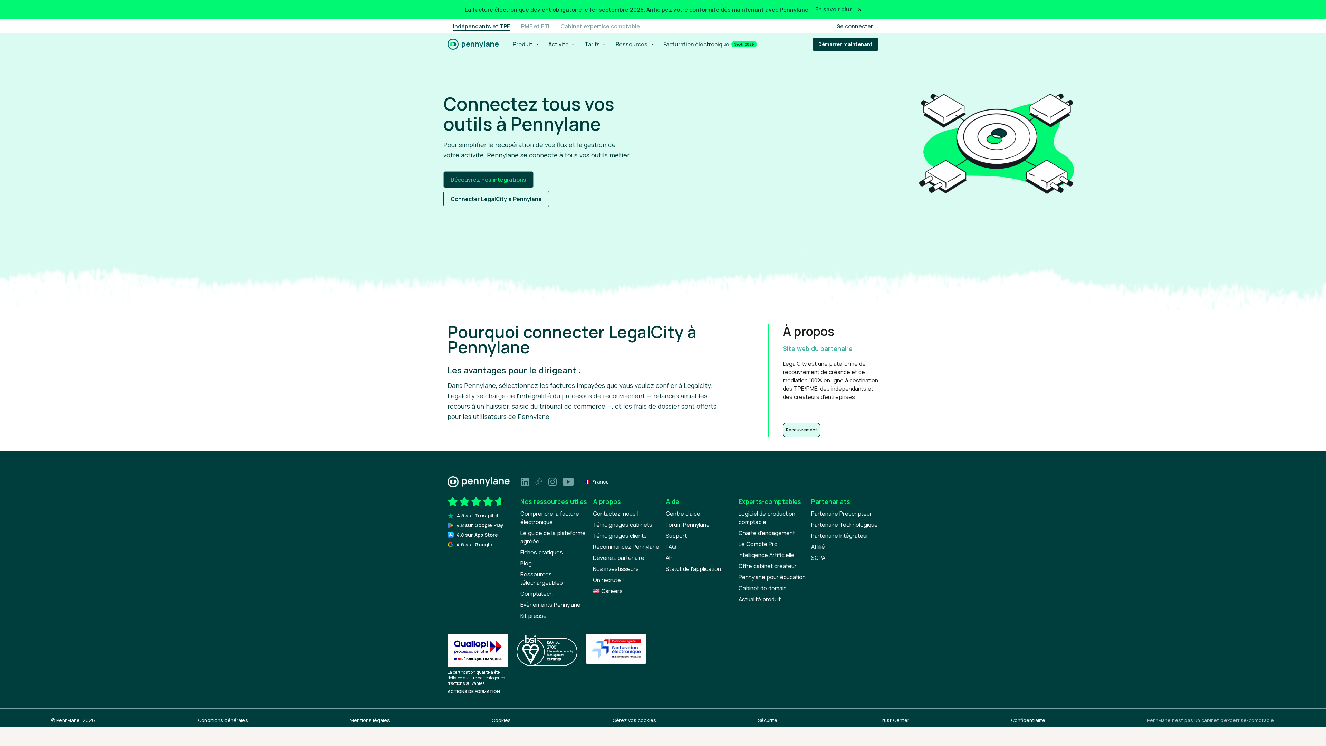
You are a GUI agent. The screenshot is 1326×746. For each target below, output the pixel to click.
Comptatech (536, 593)
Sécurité (767, 720)
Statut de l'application (693, 569)
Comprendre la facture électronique (549, 518)
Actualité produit (760, 599)
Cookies (501, 720)
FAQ (671, 547)
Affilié (818, 547)
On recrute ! (608, 580)
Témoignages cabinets (622, 524)
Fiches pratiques (541, 552)
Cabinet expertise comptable (600, 26)
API (670, 558)
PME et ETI (535, 26)
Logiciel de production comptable (767, 518)
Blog (526, 563)
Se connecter (855, 26)
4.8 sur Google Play (480, 525)
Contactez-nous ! (616, 513)
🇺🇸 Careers (608, 591)
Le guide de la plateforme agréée (553, 537)
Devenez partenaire (618, 558)
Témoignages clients (620, 535)
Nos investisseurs (616, 569)
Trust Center (894, 720)
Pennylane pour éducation (772, 577)
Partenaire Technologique (844, 524)
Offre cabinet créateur (768, 566)
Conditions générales (223, 720)
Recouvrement (801, 430)
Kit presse (533, 616)
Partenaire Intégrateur (839, 535)
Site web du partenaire (818, 348)
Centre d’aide (683, 513)
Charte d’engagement (767, 533)
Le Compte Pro (758, 544)
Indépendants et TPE (481, 26)
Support (676, 535)
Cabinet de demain (763, 588)
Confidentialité (1028, 720)
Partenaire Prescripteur (841, 513)
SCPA (818, 558)
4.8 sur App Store (477, 535)
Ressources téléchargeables (541, 578)
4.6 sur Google (474, 544)
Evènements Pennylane (550, 605)
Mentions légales (370, 720)
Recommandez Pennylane (626, 547)
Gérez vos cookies (634, 720)
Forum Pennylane (688, 524)
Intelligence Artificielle (767, 555)
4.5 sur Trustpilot (478, 515)
